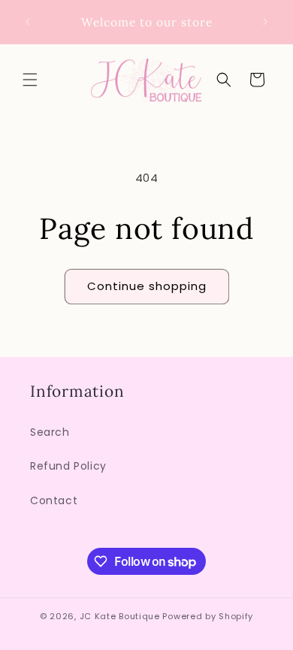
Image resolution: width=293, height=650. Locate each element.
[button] (30, 79)
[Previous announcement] (27, 21)
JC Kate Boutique (120, 616)
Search (50, 432)
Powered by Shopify (207, 616)
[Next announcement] (265, 21)
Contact (53, 500)
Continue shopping (147, 286)
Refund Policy (68, 465)
